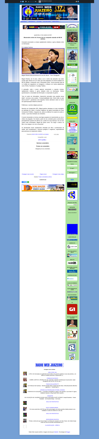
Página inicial (43, 174)
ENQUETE (50, 396)
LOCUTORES (39, 21)
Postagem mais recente (28, 174)
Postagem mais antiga (58, 174)
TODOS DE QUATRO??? (52, 384)
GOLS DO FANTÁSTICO (52, 401)
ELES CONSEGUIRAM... (52, 407)
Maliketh (56, 432)
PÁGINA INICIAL (24, 21)
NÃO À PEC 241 (52, 372)
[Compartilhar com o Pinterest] (58, 134)
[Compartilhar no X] (56, 134)
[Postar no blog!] (55, 134)
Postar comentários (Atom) (45, 177)
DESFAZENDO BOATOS (52, 419)
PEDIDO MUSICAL (55, 21)
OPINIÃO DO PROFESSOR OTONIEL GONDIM (52, 390)
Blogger (68, 432)
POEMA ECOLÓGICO (52, 378)
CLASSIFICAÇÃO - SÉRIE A (52, 425)
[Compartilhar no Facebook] (57, 134)
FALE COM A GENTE (47, 21)
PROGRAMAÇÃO (32, 21)
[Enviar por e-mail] (54, 134)
